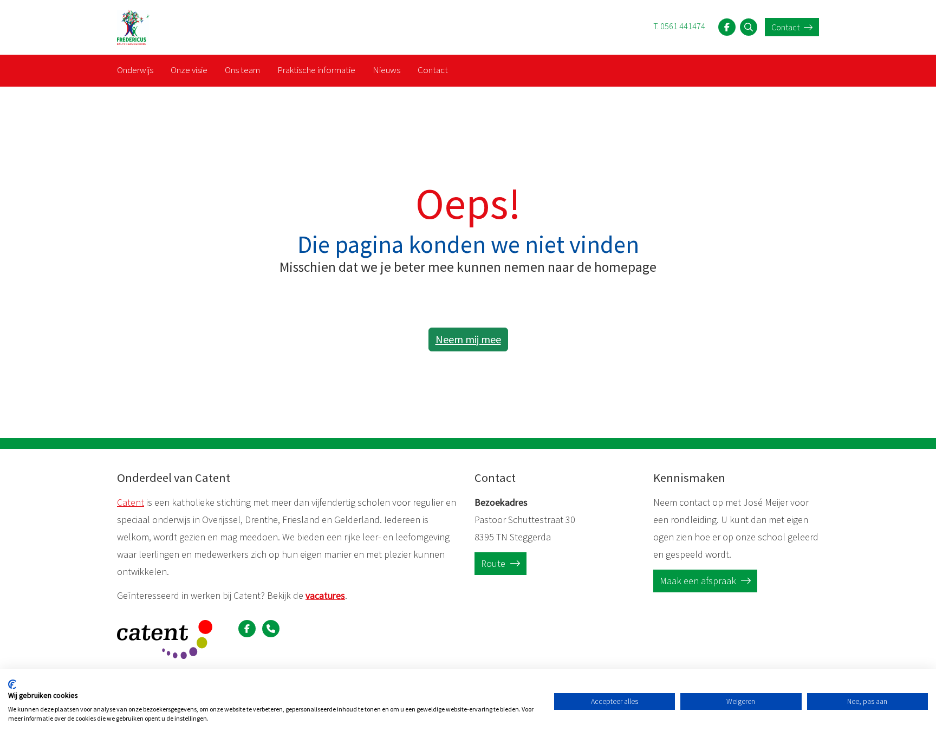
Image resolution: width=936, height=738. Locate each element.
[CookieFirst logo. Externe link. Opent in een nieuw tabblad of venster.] (12, 684)
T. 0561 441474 (679, 26)
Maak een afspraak (699, 580)
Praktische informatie (316, 70)
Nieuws (386, 70)
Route (494, 563)
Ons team (242, 70)
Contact (786, 27)
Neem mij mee (468, 339)
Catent (130, 502)
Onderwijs (135, 70)
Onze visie (189, 70)
